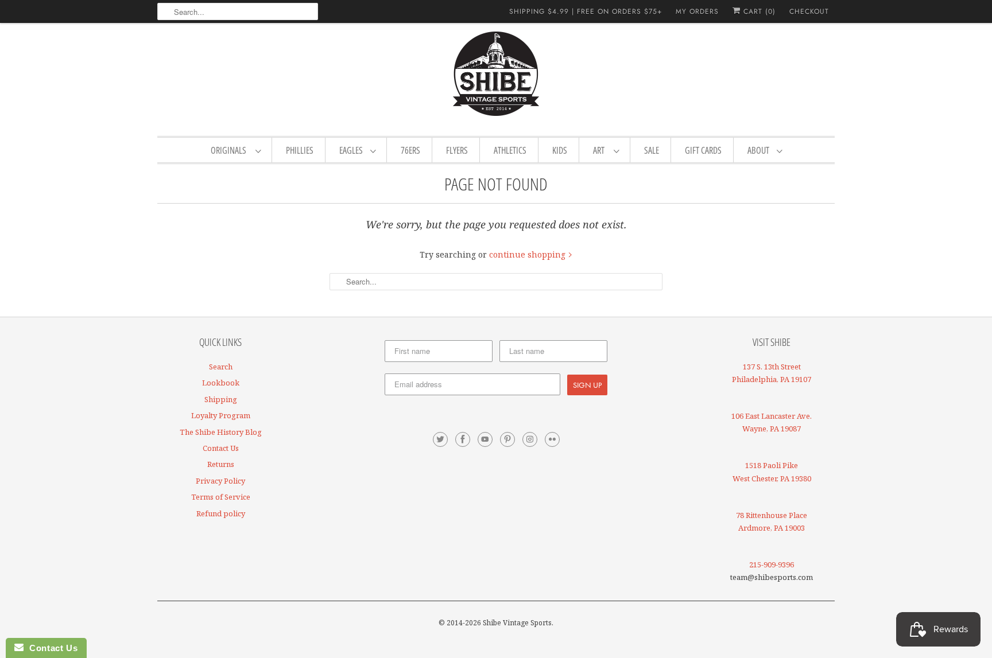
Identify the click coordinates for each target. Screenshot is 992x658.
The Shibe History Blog (221, 432)
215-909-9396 (771, 564)
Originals (230, 150)
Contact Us (221, 448)
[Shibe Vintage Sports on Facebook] (462, 439)
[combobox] (237, 11)
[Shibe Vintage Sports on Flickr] (552, 439)
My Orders (697, 11)
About (759, 150)
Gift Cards (703, 150)
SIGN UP (587, 385)
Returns (220, 464)
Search (220, 366)
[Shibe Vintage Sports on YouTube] (485, 439)
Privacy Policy (220, 481)
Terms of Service (220, 497)
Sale (651, 150)
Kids (559, 150)
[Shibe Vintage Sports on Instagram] (529, 439)
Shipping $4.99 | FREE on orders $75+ (585, 11)
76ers (410, 150)
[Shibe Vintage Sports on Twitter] (440, 439)
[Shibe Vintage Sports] (496, 78)
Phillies (299, 150)
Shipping (220, 399)
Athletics (510, 150)
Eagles (352, 150)
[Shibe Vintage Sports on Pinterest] (507, 439)
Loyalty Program (220, 415)
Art (600, 150)
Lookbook (220, 382)
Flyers (457, 150)
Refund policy (220, 513)
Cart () (758, 11)
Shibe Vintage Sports (517, 623)
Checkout (809, 11)
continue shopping (528, 254)
